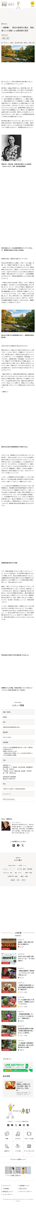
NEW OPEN (12, 865)
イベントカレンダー (29, 1152)
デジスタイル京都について (18, 1159)
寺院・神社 (29, 873)
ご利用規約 (5, 1188)
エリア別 (17, 1151)
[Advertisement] (17, 17)
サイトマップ (6, 1186)
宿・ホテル (18, 873)
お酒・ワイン (23, 865)
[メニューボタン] (32, 3)
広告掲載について (24, 1186)
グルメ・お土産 (29, 1138)
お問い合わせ (23, 1188)
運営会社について (7, 1191)
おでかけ (17, 1138)
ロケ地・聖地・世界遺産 (25, 869)
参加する (7, 1151)
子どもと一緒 (8, 873)
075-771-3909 (7, 737)
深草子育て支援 (13, 876)
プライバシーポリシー (25, 1191)
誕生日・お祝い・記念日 (18, 880)
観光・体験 (6, 38)
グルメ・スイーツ (9, 869)
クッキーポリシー (7, 1194)
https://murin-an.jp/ (9, 799)
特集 (7, 1138)
